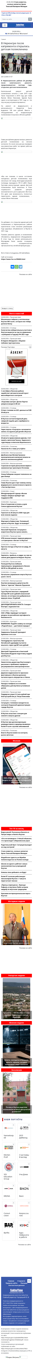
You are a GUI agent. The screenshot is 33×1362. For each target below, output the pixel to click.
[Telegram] (20, 267)
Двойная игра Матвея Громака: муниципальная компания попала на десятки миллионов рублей (15, 457)
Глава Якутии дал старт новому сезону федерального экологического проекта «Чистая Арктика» (16, 485)
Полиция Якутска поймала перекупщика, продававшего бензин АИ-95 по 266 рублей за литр (15, 566)
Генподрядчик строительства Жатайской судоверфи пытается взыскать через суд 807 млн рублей (14, 643)
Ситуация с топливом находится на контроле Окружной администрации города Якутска (15, 705)
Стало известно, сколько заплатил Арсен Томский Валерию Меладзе (16, 4)
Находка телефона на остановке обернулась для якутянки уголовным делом (15, 686)
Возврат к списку (7, 308)
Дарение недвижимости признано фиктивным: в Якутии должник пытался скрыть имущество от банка (15, 675)
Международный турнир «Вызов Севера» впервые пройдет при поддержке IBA (14, 495)
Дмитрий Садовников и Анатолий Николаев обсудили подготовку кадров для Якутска (16, 653)
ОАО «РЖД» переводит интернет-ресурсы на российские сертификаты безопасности (15, 615)
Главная (11, 1281)
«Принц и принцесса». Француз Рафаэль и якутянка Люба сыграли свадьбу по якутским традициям (14, 887)
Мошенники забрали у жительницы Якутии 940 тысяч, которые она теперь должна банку (16, 321)
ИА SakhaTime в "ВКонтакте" (17, 34)
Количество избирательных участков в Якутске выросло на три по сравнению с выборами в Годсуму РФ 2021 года (16, 332)
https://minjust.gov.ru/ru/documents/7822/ (14, 1348)
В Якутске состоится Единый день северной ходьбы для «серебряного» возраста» (15, 421)
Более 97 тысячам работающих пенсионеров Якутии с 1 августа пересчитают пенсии (13, 878)
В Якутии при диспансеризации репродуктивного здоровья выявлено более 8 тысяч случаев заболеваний (15, 724)
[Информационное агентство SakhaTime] (19, 25)
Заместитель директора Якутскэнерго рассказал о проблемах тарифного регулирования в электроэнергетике (16, 664)
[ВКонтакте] (12, 267)
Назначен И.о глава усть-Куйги (13, 449)
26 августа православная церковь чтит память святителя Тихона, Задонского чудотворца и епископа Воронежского (16, 440)
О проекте (21, 1281)
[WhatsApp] (16, 267)
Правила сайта (11, 1283)
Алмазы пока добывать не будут (13, 872)
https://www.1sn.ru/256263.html (13, 259)
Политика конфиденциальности (13, 1301)
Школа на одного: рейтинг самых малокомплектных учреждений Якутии (14, 866)
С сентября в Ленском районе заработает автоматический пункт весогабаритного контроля (15, 393)
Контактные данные (16, 1285)
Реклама (24, 1283)
